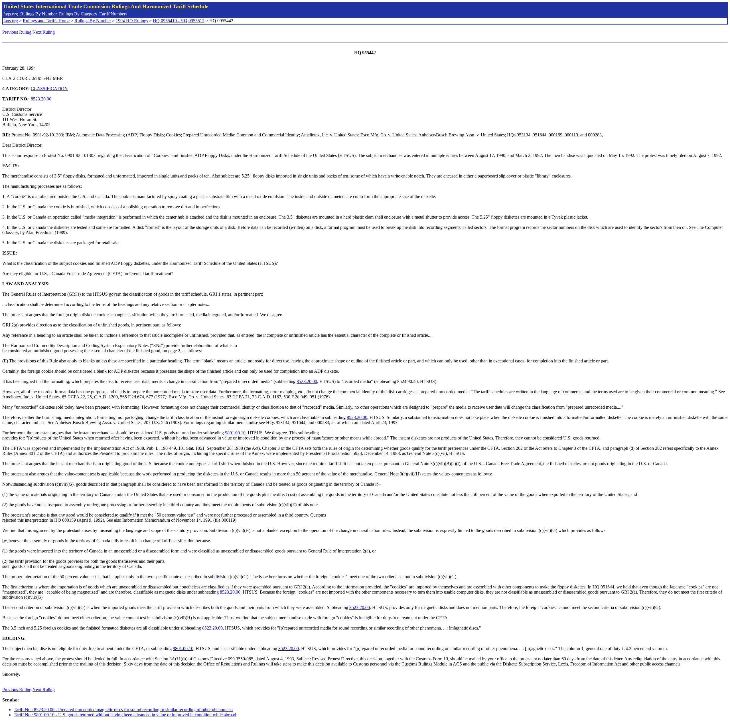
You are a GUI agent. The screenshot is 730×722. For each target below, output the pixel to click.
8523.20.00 (41, 98)
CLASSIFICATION (49, 88)
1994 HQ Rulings (132, 20)
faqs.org (10, 13)
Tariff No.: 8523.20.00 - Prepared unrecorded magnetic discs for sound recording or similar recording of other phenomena (123, 709)
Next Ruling (44, 32)
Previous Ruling (16, 32)
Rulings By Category (78, 13)
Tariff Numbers (113, 13)
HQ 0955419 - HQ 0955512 (178, 20)
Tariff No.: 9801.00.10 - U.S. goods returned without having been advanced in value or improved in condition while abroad (125, 714)
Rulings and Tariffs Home (46, 20)
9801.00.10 (235, 432)
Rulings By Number (38, 13)
